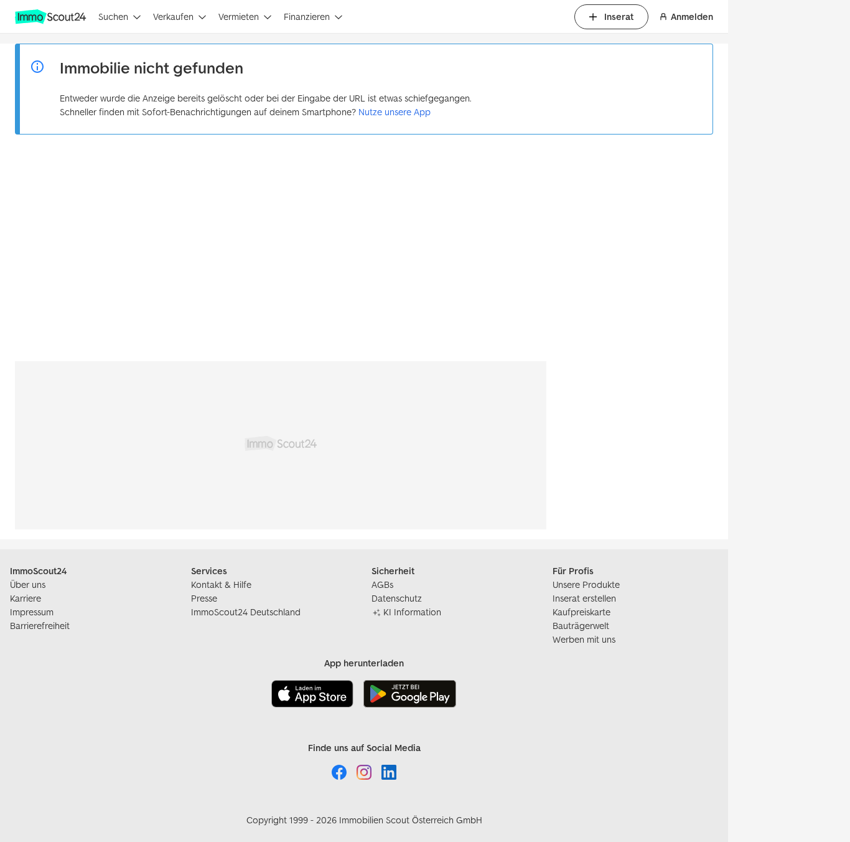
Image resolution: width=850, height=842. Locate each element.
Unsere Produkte (586, 584)
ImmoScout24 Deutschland (246, 612)
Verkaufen (173, 16)
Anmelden (692, 16)
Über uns (27, 584)
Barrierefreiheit (40, 625)
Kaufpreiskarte (581, 612)
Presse (204, 598)
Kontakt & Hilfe (221, 584)
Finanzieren (307, 16)
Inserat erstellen (584, 598)
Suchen (113, 16)
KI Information (412, 612)
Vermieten (238, 16)
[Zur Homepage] (51, 16)
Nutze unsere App (394, 111)
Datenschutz (396, 598)
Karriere (25, 598)
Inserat (618, 16)
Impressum (32, 612)
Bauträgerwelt (581, 625)
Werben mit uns (584, 639)
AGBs (382, 584)
